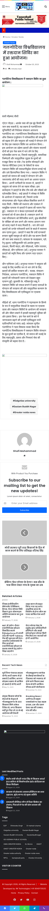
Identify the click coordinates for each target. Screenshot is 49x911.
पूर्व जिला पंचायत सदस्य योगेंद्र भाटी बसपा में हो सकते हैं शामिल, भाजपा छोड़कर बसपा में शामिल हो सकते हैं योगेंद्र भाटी (12, 679)
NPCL (6, 858)
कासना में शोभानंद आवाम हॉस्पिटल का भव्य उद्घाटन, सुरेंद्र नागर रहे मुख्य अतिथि (25, 793)
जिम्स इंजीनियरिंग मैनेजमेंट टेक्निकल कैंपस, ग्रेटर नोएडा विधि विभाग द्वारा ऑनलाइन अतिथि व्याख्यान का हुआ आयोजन (12, 610)
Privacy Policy (23, 893)
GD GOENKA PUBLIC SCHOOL (15, 839)
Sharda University (35, 858)
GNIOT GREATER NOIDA (13, 849)
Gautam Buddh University (13, 835)
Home (7, 37)
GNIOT (39, 844)
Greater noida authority (12, 853)
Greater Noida (18, 37)
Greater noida (31, 849)
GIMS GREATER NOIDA (12, 844)
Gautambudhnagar (34, 835)
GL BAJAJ (29, 844)
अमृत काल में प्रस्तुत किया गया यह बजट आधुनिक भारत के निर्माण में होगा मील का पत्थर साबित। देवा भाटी (36, 609)
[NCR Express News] (24, 6)
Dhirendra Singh (16, 826)
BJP (5, 826)
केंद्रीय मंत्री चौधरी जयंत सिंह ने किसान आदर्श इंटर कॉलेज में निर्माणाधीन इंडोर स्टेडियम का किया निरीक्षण (25, 782)
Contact (34, 893)
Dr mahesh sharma (34, 826)
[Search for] (45, 7)
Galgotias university (24, 400)
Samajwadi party (18, 858)
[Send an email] (21, 64)
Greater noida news (24, 412)
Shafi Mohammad (13, 64)
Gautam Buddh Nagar (24, 406)
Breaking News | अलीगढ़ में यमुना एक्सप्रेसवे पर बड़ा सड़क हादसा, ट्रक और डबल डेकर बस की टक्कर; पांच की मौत (36, 703)
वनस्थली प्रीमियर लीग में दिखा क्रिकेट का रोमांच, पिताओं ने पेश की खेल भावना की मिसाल (24, 805)
